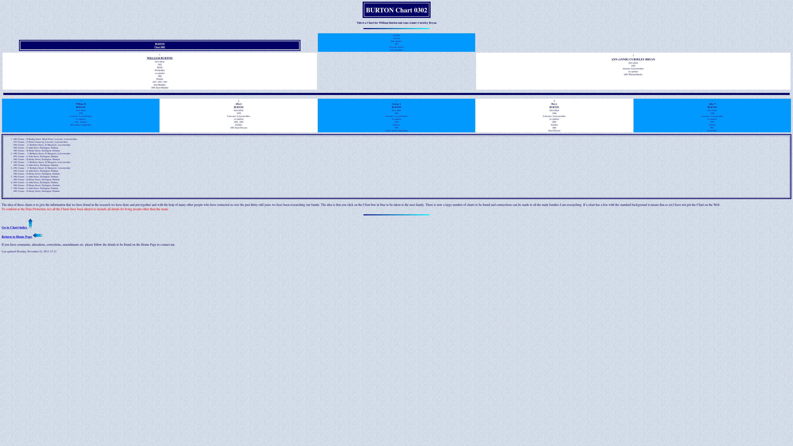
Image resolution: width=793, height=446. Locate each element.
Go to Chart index (15, 227)
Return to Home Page (17, 236)
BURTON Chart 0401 (159, 45)
